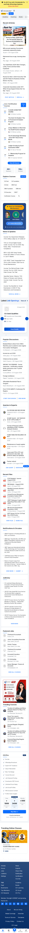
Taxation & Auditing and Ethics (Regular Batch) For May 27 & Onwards (16, 709)
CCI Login (14, 925)
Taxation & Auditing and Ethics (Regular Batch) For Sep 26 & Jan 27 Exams (16, 732)
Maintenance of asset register (16, 444)
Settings (3, 876)
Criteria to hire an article (10, 359)
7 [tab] (20, 335)
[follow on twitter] (2, 904)
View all (23, 301)
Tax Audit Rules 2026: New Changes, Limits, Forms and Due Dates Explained (14, 66)
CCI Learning (19, 888)
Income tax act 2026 (9, 353)
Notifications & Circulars (12, 528)
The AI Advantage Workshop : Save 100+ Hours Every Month (17, 137)
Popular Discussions (11, 339)
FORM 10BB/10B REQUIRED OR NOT (16, 435)
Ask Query (9, 467)
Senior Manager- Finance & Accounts (15, 665)
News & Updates (9, 232)
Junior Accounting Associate (16, 639)
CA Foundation (15, 181)
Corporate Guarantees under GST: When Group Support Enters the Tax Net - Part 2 (14, 89)
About (9, 909)
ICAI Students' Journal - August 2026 (14, 479)
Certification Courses (9, 196)
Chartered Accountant (14, 634)
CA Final (6, 181)
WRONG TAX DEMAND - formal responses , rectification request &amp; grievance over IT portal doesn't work (13, 367)
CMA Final (14, 185)
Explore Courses (9, 176)
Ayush (5, 52)
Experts (17, 868)
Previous (2, 843)
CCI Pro (6, 755)
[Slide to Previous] (2, 318)
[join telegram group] (25, 904)
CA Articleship (11, 659)
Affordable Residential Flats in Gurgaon (12, 382)
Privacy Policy (9, 921)
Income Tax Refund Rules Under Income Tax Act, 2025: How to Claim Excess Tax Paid (14, 270)
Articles (3, 866)
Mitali (4, 83)
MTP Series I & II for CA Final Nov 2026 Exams (16, 514)
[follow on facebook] (6, 904)
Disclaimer (21, 917)
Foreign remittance (8, 376)
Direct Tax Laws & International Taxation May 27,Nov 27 (15, 717)
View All (20, 97)
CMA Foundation (8, 188)
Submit (18, 571)
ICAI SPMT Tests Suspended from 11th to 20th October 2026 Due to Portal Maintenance (14, 262)
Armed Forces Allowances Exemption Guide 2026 (15, 495)
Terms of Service (10, 917)
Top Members (5, 890)
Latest (10, 301)
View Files (9, 520)
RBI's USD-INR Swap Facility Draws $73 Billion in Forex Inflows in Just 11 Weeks (14, 254)
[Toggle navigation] (14, 11)
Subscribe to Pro (15, 223)
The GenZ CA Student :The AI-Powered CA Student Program (16, 119)
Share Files (18, 871)
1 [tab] (6, 335)
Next (26, 843)
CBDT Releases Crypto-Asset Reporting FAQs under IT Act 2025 (16, 501)
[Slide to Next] (26, 318)
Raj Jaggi (5, 61)
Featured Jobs (8, 631)
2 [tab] (8, 335)
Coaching (13, 17)
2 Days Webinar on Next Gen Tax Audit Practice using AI (17, 128)
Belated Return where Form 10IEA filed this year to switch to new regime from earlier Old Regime (14, 346)
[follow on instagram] (10, 904)
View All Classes (14, 163)
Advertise (21, 913)
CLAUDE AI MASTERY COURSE (14, 111)
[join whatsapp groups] (22, 904)
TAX (2, 882)
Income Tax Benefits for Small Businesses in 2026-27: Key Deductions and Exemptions (13, 288)
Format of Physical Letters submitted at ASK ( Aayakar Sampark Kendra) (15, 427)
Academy (5, 17)
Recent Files (7, 474)
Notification (18, 873)
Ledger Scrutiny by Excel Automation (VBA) (16, 146)
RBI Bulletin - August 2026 (15, 484)
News (17, 866)
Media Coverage (10, 913)
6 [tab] (18, 335)
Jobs (2, 871)
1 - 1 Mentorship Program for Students (16, 154)
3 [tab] (11, 335)
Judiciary (6, 578)
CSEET (16, 192)
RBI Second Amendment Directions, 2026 (14, 508)
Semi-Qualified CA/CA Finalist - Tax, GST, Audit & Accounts (14, 315)
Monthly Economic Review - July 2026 (15, 489)
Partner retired (11, 461)
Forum (3, 868)
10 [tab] (25, 858)
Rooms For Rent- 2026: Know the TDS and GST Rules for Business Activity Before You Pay (14, 78)
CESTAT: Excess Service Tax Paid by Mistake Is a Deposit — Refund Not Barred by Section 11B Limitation (14, 601)
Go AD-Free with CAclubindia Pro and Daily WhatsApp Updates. (14, 4)
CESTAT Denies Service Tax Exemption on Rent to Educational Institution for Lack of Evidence (15, 616)
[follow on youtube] (18, 904)
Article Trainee (12, 644)
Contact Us (20, 921)
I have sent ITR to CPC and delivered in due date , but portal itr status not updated (15, 453)
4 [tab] (13, 335)
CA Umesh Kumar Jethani (11, 71)
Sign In (11, 13)
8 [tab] (23, 335)
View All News (14, 294)
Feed (2, 885)
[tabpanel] (14, 318)
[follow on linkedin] (14, 904)
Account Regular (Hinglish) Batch (15, 725)
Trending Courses (10, 705)
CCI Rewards (5, 893)
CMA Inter (18, 188)
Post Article (9, 97)
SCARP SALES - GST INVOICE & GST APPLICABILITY (16, 419)
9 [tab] (23, 858)
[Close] (27, 2)
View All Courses (14, 672)
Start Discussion (9, 398)
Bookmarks (4, 888)
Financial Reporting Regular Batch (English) (15, 740)
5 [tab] (16, 335)
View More (22, 398)
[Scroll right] (27, 17)
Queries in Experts (10, 405)
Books (21, 17)
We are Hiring (18, 909)
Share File (19, 520)
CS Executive (7, 192)
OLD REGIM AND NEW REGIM (16, 410)
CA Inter (6, 185)
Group (19, 890)
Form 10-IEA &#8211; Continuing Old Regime (14, 390)
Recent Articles (9, 23)
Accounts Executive (13, 654)
